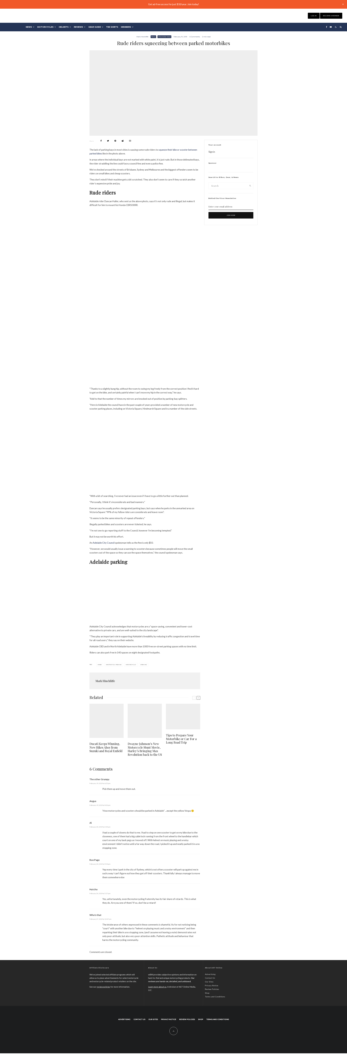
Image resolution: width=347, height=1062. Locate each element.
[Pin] (115, 141)
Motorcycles (45, 27)
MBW (100, 664)
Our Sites (209, 982)
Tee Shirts (112, 27)
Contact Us (210, 978)
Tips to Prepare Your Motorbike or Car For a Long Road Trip (181, 738)
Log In (314, 16)
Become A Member (331, 16)
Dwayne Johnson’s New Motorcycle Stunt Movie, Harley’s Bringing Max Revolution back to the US (145, 749)
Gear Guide (94, 27)
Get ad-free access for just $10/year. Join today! (173, 4)
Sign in (211, 151)
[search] (250, 185)
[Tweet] (108, 141)
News (29, 27)
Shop (207, 993)
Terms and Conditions (215, 997)
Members (126, 27)
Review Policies (212, 989)
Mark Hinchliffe (142, 37)
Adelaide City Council (104, 542)
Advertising (210, 974)
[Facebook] (326, 27)
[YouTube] (330, 27)
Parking (144, 664)
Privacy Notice (211, 985)
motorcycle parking (114, 664)
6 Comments (194, 37)
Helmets (64, 27)
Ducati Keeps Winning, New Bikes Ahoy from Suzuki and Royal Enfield (105, 747)
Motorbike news (164, 37)
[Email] (130, 141)
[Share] (101, 141)
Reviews (78, 27)
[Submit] (123, 141)
